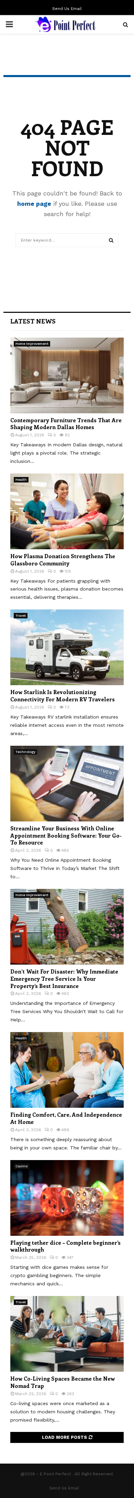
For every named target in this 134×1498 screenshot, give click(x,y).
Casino (21, 1166)
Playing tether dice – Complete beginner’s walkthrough (65, 1246)
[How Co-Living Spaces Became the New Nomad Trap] (67, 1334)
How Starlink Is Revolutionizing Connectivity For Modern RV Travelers (62, 695)
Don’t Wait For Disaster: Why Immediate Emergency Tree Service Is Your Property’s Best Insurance (64, 978)
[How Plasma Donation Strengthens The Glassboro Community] (67, 511)
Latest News (33, 321)
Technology (25, 752)
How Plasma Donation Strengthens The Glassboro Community (62, 559)
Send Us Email (67, 8)
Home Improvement (31, 344)
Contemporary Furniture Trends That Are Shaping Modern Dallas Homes (66, 423)
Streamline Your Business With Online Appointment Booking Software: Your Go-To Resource (66, 835)
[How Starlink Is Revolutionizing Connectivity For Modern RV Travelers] (67, 647)
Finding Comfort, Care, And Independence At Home (66, 1118)
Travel (20, 615)
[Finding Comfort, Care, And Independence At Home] (67, 1070)
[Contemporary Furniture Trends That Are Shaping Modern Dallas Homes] (67, 375)
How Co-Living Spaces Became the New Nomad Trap (62, 1382)
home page (34, 203)
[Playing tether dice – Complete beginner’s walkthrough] (67, 1198)
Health (21, 479)
